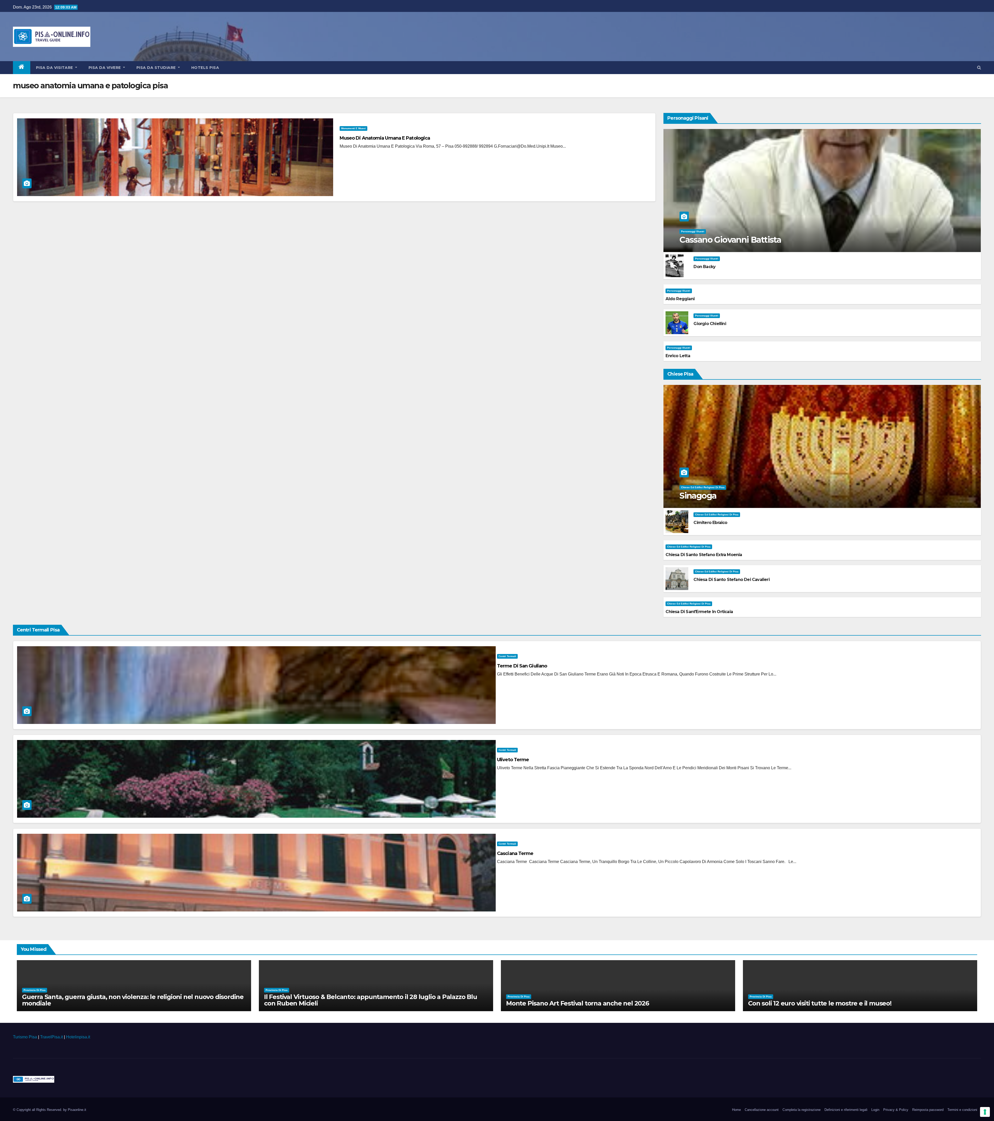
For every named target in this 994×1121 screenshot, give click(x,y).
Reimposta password (928, 1110)
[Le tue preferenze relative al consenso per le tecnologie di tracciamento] (985, 1112)
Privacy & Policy (895, 1110)
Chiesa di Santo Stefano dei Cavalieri (731, 579)
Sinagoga (697, 496)
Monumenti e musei (353, 128)
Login (875, 1110)
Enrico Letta (678, 355)
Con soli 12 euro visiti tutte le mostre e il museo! (819, 1003)
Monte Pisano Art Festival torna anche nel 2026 (577, 1003)
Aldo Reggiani (680, 298)
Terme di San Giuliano (522, 666)
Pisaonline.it (77, 1110)
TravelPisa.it (51, 1037)
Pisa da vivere (105, 67)
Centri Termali (507, 656)
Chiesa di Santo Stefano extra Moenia (704, 554)
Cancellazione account (762, 1110)
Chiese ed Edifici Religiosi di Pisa (703, 487)
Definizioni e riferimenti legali (845, 1110)
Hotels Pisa (205, 67)
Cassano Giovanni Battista (730, 240)
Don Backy (704, 266)
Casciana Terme (515, 853)
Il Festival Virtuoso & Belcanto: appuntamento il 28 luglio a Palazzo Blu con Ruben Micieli (370, 1000)
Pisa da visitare (55, 67)
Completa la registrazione (802, 1110)
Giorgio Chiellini (709, 323)
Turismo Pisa (25, 1037)
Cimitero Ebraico (710, 522)
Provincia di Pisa (35, 990)
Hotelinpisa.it (78, 1037)
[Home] (21, 67)
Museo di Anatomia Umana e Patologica (385, 138)
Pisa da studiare (156, 67)
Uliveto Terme (513, 760)
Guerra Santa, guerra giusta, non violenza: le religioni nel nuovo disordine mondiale (133, 1000)
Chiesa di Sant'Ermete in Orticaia (699, 611)
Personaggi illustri (692, 231)
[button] (979, 67)
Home (736, 1110)
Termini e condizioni (962, 1110)
